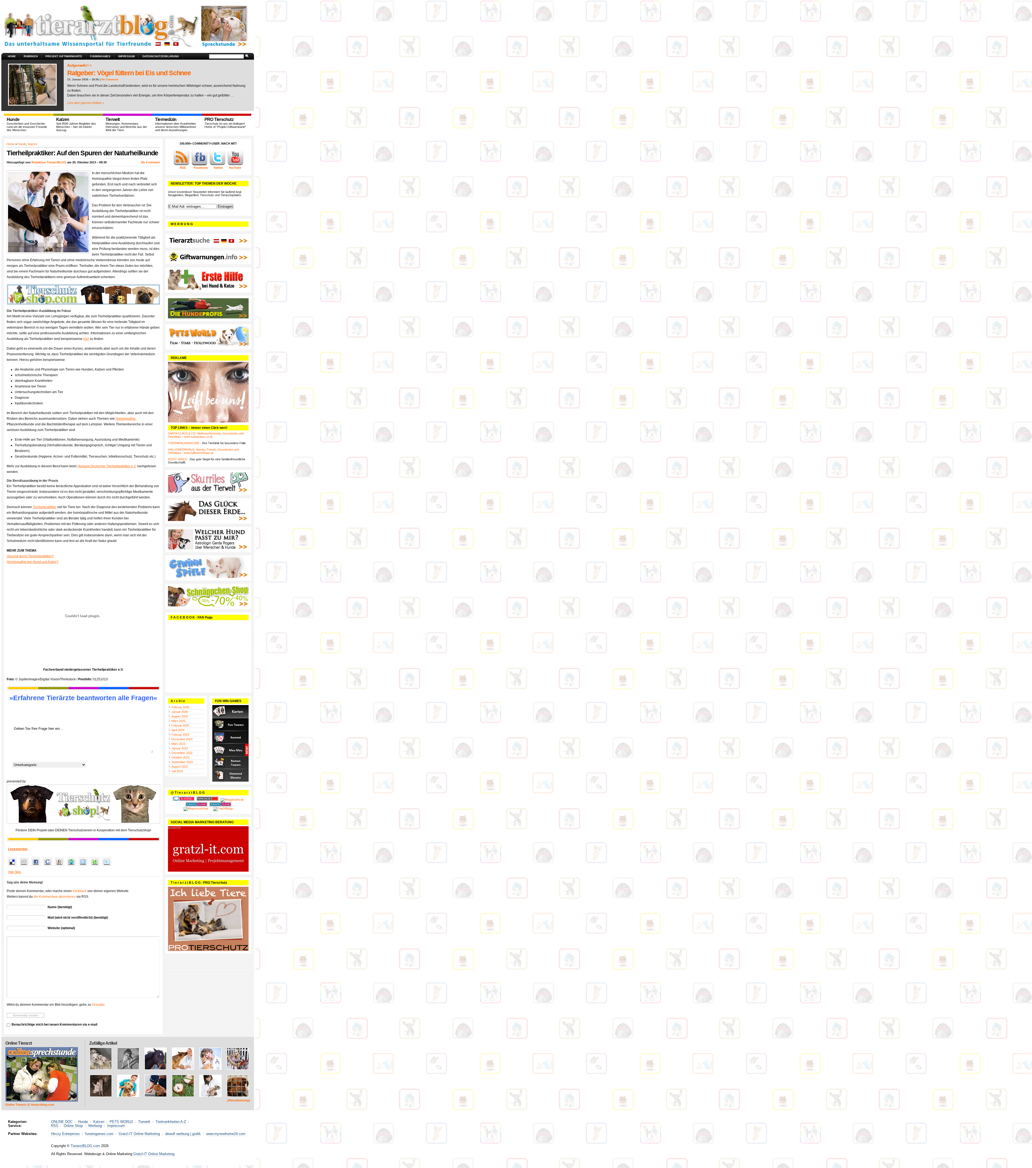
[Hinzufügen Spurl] (84, 866)
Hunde (22, 144)
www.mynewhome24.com (225, 1134)
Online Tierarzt (18, 1043)
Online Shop (73, 1126)
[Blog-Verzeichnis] (183, 799)
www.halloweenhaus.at (198, 452)
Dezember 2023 (181, 739)
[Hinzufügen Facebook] (37, 866)
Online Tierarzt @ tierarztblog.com (29, 1104)
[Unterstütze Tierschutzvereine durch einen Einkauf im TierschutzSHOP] (83, 294)
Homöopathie (125, 419)
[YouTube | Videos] (235, 164)
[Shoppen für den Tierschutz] (83, 804)
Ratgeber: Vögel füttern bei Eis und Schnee (129, 73)
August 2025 (179, 716)
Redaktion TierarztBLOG (48, 162)
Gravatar (98, 1005)
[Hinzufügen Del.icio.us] (13, 866)
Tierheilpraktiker (44, 507)
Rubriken (31, 56)
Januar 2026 (179, 711)
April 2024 (177, 730)
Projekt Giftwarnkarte (63, 56)
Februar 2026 (180, 707)
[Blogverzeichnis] (196, 808)
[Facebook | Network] (199, 164)
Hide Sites (14, 872)
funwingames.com (99, 1134)
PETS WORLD (121, 1122)
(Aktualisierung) (238, 1100)
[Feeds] (181, 164)
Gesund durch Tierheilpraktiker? (30, 556)
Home (12, 56)
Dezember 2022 (181, 752)
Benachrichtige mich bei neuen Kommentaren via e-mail (54, 1024)
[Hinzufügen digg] (25, 866)
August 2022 (179, 766)
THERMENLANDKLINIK (183, 443)
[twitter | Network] (217, 164)
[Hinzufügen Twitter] (108, 866)
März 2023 (178, 743)
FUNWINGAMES (100, 56)
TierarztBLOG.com (85, 1146)
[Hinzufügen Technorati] (96, 866)
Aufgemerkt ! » (79, 65)
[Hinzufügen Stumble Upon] (72, 866)
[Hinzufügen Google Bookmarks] (49, 866)
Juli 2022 (177, 771)
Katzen (32, 144)
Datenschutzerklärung (160, 56)
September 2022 (182, 762)
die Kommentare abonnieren (55, 897)
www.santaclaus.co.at (198, 436)
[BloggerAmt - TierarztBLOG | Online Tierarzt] (232, 799)
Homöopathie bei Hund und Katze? (32, 562)
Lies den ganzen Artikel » (85, 103)
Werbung (95, 1126)
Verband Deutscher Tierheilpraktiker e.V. (106, 466)
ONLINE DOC (62, 1122)
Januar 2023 (179, 748)
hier (86, 339)
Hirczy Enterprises (65, 1134)
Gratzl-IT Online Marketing (139, 1134)
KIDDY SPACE (177, 459)
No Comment (109, 79)
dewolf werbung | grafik (183, 1134)
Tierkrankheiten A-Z (171, 1122)
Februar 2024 (180, 734)
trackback (80, 891)
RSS (54, 1126)
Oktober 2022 (180, 757)
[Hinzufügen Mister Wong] (60, 866)
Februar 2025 (180, 725)
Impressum (126, 56)
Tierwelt (144, 1122)
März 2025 (178, 721)
